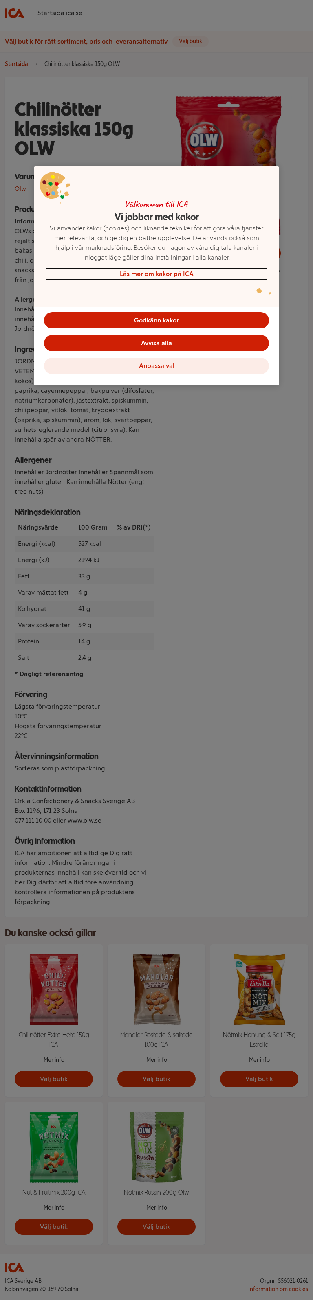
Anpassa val (156, 366)
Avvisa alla (156, 343)
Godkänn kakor (156, 320)
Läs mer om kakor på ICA (157, 274)
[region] (156, 275)
